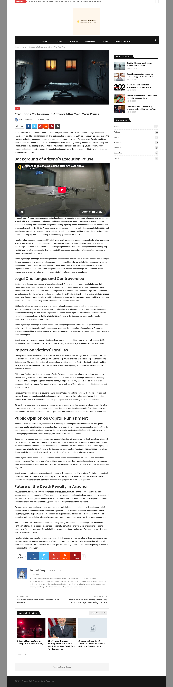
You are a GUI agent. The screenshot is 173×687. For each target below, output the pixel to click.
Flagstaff (90, 41)
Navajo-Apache (123, 41)
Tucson (74, 41)
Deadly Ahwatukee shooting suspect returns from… (139, 64)
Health (116, 158)
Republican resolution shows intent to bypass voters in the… (140, 75)
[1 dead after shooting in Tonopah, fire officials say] (31, 628)
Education (118, 153)
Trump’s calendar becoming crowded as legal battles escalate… (142, 107)
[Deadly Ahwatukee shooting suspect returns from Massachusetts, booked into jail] (119, 66)
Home (44, 41)
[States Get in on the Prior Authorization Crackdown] (119, 88)
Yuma (105, 41)
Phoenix (58, 41)
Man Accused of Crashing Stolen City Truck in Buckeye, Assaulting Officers (88, 601)
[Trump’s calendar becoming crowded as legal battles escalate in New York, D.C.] (119, 109)
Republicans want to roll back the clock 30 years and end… (142, 96)
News (17, 108)
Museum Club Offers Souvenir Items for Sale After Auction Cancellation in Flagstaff (65, 1)
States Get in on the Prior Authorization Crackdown (139, 86)
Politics (117, 132)
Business (117, 142)
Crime (116, 137)
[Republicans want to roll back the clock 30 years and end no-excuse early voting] (119, 98)
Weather (117, 147)
